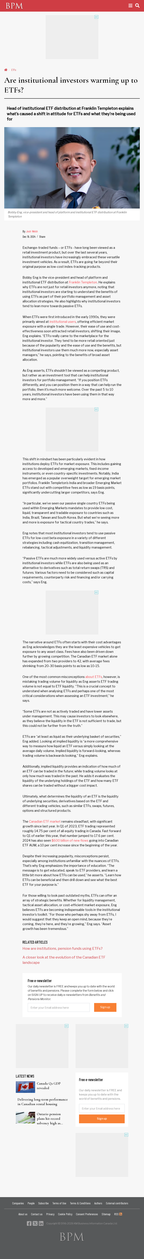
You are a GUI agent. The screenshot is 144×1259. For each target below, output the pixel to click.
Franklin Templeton (83, 282)
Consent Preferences (87, 1214)
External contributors (117, 1203)
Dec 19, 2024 (28, 236)
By (30, 231)
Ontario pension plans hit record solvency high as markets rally (49, 1119)
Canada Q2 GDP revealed (49, 1085)
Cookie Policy (65, 1214)
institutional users (63, 321)
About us (22, 1214)
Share (42, 236)
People (31, 1203)
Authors (98, 1203)
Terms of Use (59, 1203)
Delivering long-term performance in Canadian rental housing (43, 1101)
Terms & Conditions (80, 1203)
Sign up (105, 1007)
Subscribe (43, 1203)
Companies (18, 1203)
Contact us (36, 1214)
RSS (116, 1214)
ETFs (13, 69)
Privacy (50, 1214)
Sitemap (106, 1214)
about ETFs (93, 677)
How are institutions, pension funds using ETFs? (62, 948)
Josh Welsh (32, 231)
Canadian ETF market (45, 821)
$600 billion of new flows (70, 840)
